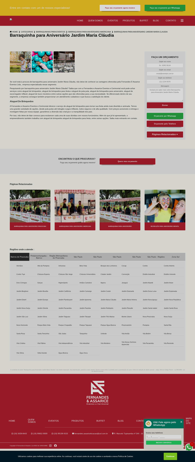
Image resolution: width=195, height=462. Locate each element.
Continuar (170, 456)
